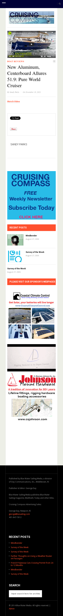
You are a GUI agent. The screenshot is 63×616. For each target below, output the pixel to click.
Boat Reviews (15, 61)
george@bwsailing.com (19, 514)
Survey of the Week (35, 252)
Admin (12, 609)
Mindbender (31, 236)
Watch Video (13, 101)
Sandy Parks (14, 92)
